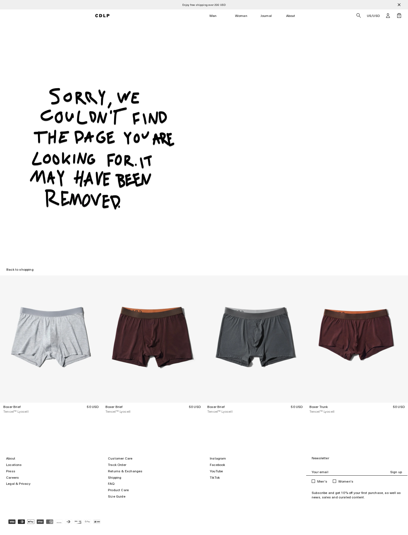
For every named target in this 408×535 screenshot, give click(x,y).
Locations (14, 464)
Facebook (217, 464)
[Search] (358, 15)
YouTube (216, 471)
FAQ (111, 483)
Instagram (218, 458)
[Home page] (102, 15)
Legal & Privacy (18, 483)
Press (10, 471)
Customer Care (120, 458)
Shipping (114, 477)
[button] (388, 15)
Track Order (117, 464)
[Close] (399, 5)
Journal (266, 15)
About (290, 15)
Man (213, 15)
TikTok (215, 477)
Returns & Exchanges (125, 471)
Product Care (118, 490)
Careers (12, 477)
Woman (241, 15)
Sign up (396, 472)
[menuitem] (213, 15)
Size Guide (116, 496)
